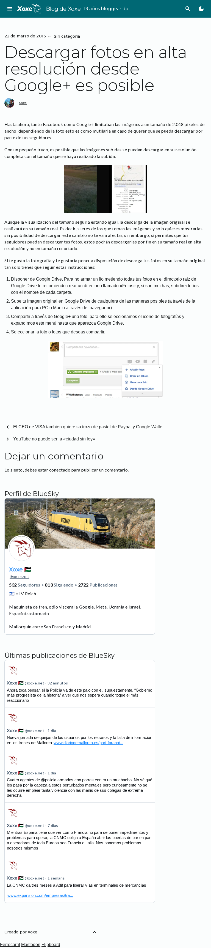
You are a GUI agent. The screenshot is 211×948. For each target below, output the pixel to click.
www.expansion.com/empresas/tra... (40, 895)
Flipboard (50, 944)
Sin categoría (67, 36)
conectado (60, 469)
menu (10, 9)
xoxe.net (19, 576)
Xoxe (23, 103)
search (188, 9)
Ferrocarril (10, 944)
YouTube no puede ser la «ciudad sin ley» (54, 439)
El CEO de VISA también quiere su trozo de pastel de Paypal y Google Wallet (88, 426)
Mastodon (30, 944)
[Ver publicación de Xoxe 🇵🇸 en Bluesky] (79, 776)
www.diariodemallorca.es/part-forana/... (88, 742)
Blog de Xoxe (63, 9)
